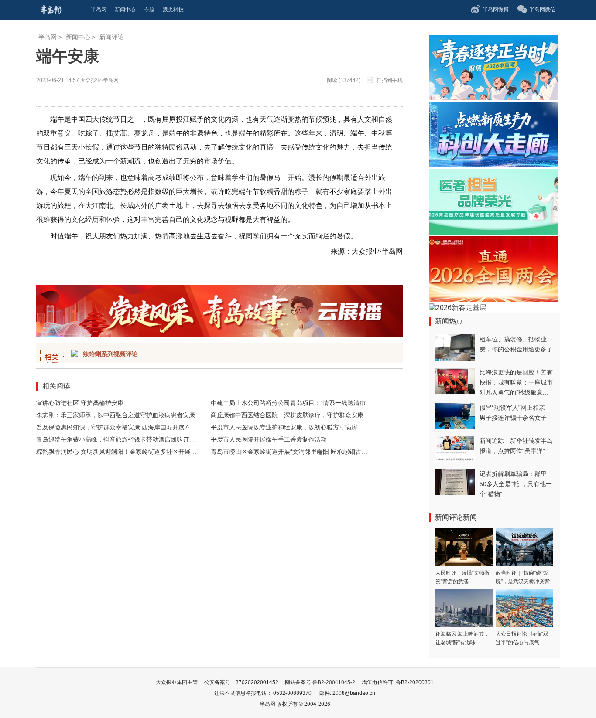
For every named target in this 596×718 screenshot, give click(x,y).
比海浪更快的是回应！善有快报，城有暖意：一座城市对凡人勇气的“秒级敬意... (516, 382)
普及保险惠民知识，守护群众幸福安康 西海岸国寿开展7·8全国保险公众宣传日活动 (148, 427)
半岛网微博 (496, 10)
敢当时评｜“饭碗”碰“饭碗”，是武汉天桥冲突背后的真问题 (523, 581)
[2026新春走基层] (457, 307)
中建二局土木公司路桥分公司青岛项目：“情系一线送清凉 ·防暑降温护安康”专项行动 (325, 402)
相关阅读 (56, 386)
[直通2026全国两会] (493, 299)
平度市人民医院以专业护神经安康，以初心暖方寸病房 (284, 427)
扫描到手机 (390, 80)
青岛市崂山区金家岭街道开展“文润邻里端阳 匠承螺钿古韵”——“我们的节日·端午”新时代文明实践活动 (348, 451)
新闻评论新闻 (456, 517)
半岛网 (47, 37)
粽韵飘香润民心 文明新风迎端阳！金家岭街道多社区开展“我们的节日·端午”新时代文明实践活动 (165, 451)
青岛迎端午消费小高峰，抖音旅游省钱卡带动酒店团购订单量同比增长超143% (141, 439)
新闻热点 (449, 321)
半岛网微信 (542, 10)
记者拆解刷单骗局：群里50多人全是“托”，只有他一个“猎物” (516, 483)
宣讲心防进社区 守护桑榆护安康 (79, 402)
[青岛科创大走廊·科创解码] (493, 165)
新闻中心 (78, 37)
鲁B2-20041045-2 (333, 682)
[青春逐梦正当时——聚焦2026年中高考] (493, 98)
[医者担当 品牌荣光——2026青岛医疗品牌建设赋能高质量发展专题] (493, 232)
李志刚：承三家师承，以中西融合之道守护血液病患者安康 (115, 415)
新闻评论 (111, 37)
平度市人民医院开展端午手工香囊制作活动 (269, 439)
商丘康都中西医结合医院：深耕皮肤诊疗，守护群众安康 (287, 415)
